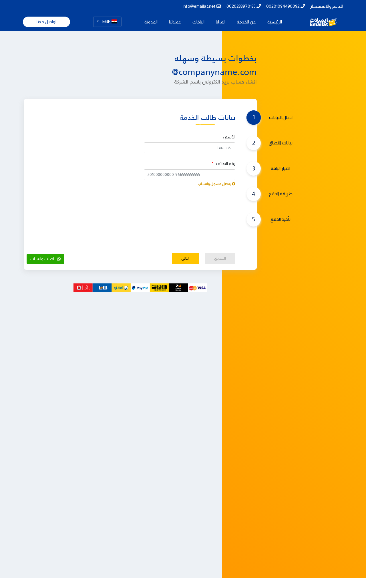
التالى (185, 258)
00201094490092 (283, 6)
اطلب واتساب (42, 259)
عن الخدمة (246, 21)
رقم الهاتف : (223, 163)
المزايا (220, 21)
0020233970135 (241, 6)
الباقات (198, 21)
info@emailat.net (199, 6)
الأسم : (229, 136)
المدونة (151, 21)
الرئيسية (270, 21)
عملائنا (175, 21)
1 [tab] (257, 117)
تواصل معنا (46, 21)
